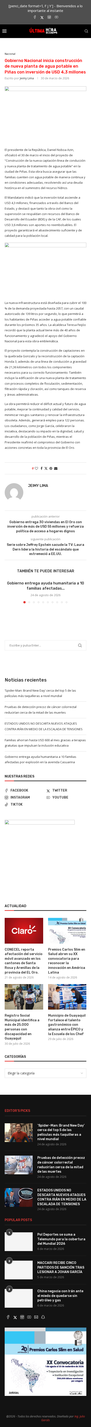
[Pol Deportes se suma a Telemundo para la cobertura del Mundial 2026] (19, 1241)
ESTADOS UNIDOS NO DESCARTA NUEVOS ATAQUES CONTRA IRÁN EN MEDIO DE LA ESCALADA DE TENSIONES (61, 1197)
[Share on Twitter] (46, 468)
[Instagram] (49, 17)
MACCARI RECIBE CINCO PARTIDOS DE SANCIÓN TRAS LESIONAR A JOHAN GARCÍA (60, 1267)
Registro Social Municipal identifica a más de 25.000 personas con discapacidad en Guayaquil (22, 1027)
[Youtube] (56, 17)
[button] (9, 592)
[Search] (86, 31)
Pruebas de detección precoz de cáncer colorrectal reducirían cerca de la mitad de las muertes (61, 1165)
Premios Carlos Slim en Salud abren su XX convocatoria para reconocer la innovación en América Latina (66, 961)
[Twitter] (42, 17)
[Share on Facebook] (41, 468)
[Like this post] (36, 468)
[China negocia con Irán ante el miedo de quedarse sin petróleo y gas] (19, 1298)
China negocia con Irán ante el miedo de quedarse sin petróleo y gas (60, 1295)
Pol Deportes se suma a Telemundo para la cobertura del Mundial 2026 (61, 1239)
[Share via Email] (55, 468)
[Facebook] (34, 17)
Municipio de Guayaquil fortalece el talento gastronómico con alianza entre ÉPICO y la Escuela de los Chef (67, 1025)
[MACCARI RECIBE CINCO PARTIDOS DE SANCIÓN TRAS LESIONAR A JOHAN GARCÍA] (19, 1270)
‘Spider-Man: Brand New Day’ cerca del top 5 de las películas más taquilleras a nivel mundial (60, 1132)
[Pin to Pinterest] (50, 468)
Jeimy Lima (27, 78)
